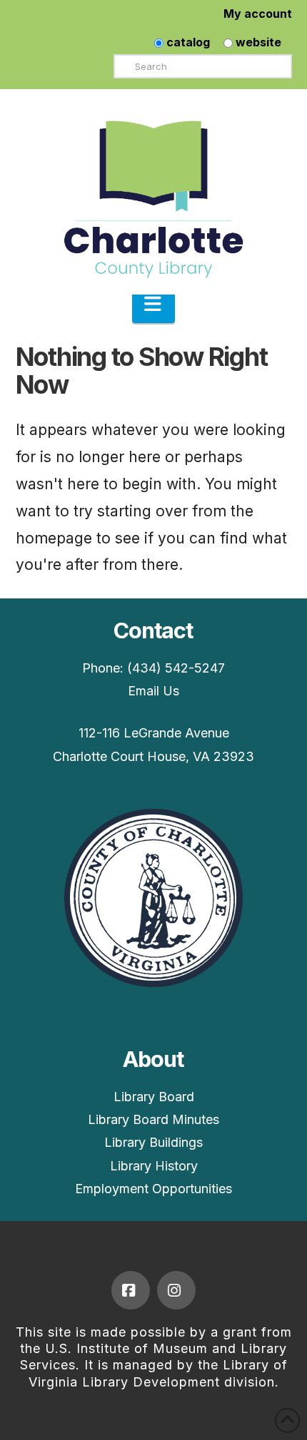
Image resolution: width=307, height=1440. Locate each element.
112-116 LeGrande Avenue (154, 732)
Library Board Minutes (153, 1119)
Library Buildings (153, 1142)
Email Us (153, 690)
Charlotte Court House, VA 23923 (153, 756)
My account (257, 13)
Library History (154, 1165)
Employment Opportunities (153, 1188)
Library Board (154, 1096)
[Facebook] (130, 1290)
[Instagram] (176, 1290)
